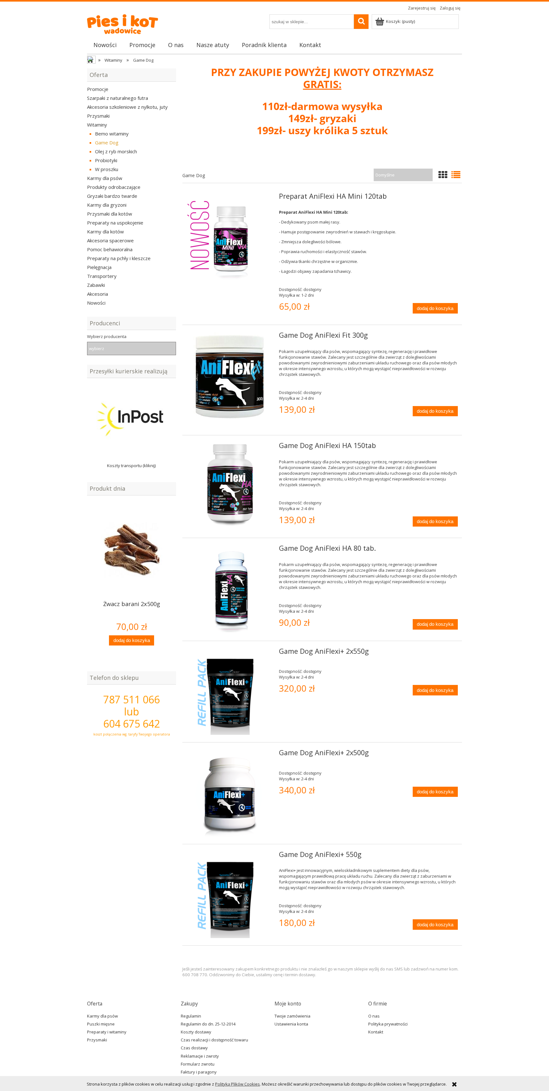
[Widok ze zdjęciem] (442, 175)
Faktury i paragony (199, 1072)
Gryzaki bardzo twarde (112, 196)
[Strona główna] (127, 22)
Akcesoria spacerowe (110, 240)
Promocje (97, 89)
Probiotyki (106, 160)
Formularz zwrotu (197, 1064)
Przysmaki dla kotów (109, 214)
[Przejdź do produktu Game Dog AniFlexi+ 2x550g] (229, 691)
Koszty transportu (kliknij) (131, 465)
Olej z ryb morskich (116, 151)
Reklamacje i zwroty (200, 1056)
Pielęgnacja (99, 267)
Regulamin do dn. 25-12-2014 (208, 1024)
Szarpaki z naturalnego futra (117, 98)
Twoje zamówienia (292, 1016)
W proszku (106, 169)
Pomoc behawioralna (109, 249)
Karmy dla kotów (105, 231)
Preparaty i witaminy (106, 1032)
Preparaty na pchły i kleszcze (119, 258)
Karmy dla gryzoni (106, 205)
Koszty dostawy (196, 1032)
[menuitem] (105, 44)
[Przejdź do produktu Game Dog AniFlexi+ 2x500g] (229, 793)
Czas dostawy (194, 1048)
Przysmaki (98, 116)
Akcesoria (97, 294)
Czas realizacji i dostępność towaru (214, 1040)
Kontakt (375, 1032)
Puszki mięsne (101, 1024)
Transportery (102, 276)
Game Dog (107, 142)
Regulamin (191, 1016)
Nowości (96, 303)
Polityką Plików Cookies (237, 1084)
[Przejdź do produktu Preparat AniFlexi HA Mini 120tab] (229, 236)
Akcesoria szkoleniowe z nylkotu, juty (127, 107)
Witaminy (97, 124)
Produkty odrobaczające (113, 187)
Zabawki (96, 285)
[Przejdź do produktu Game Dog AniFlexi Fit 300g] (229, 380)
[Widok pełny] (455, 175)
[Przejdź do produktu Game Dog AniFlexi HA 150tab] (229, 486)
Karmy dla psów (104, 178)
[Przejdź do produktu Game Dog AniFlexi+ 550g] (229, 895)
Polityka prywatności (388, 1024)
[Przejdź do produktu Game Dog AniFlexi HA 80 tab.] (229, 588)
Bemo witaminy (112, 133)
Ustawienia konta (291, 1024)
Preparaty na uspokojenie (115, 222)
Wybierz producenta (106, 336)
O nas (374, 1016)
